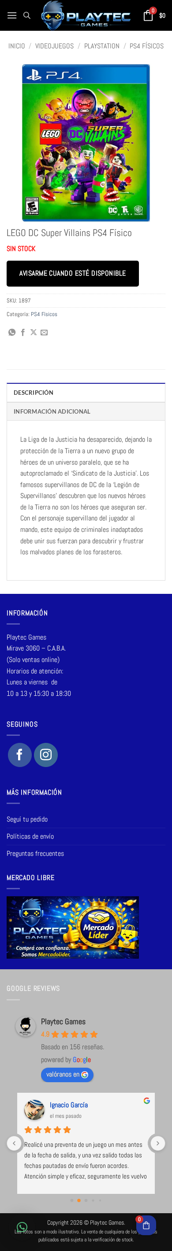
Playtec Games (63, 1021)
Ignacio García (69, 1104)
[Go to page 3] (93, 1200)
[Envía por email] (44, 333)
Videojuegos (54, 46)
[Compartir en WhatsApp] (11, 333)
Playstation (102, 46)
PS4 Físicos (147, 46)
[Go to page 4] (100, 1200)
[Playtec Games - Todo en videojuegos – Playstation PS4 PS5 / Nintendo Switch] (86, 15)
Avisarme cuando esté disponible (72, 273)
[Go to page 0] (72, 1200)
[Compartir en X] (33, 333)
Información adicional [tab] (52, 411)
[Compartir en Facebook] (22, 333)
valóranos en (62, 1074)
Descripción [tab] (33, 392)
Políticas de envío (30, 836)
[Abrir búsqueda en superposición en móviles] (26, 15)
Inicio (16, 46)
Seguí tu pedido (27, 819)
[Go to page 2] (86, 1200)
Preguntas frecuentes (35, 853)
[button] (12, 15)
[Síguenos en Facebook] (20, 755)
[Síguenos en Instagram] (46, 755)
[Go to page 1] (79, 1200)
